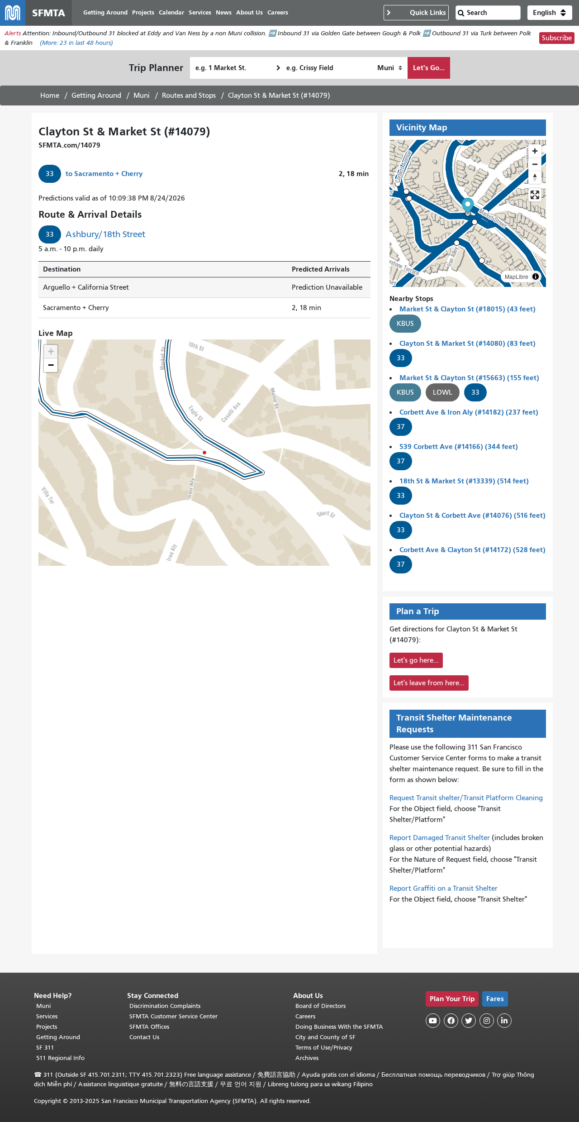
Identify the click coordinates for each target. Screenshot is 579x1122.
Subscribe (557, 38)
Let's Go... (429, 67)
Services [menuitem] (200, 12)
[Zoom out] (534, 164)
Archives (306, 1058)
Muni (141, 95)
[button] (549, 12)
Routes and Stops (189, 95)
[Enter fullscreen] (534, 194)
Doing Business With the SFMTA (339, 1027)
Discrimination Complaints (164, 1006)
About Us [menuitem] (249, 12)
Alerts (13, 33)
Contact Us (144, 1037)
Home (49, 95)
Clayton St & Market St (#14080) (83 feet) (467, 343)
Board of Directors (320, 1006)
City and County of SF (325, 1037)
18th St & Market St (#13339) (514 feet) (464, 481)
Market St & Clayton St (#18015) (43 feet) (467, 309)
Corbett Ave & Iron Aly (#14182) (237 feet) (468, 412)
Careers (305, 1016)
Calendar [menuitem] (171, 12)
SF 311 (45, 1047)
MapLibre (516, 276)
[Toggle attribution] (535, 276)
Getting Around (96, 95)
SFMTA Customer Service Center (173, 1016)
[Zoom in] (534, 151)
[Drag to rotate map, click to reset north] (534, 177)
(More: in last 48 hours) (76, 43)
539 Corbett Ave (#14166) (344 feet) (458, 446)
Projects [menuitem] (143, 12)
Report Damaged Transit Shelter (439, 838)
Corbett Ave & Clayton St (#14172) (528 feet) (472, 549)
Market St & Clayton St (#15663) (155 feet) (469, 377)
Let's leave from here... (429, 683)
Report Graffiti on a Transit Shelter (443, 888)
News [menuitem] (224, 12)
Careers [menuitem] (277, 12)
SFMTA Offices (149, 1027)
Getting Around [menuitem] (105, 12)
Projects (46, 1027)
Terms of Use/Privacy (323, 1047)
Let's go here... (416, 660)
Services (46, 1016)
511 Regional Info (60, 1058)
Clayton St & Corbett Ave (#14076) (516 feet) (472, 515)
